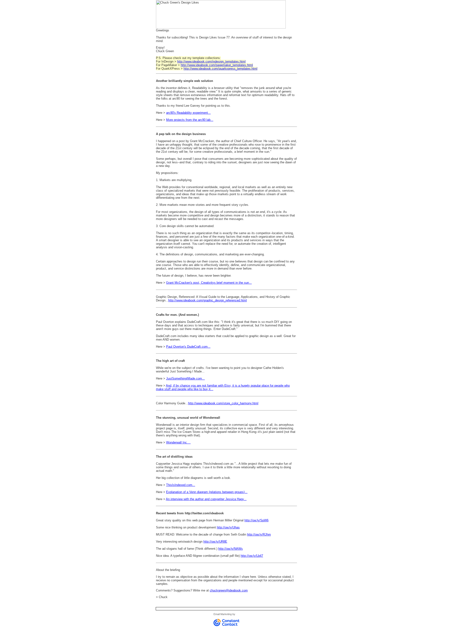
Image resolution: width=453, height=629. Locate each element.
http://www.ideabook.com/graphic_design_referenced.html (207, 300)
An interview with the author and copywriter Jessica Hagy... (206, 499)
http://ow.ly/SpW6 (256, 520)
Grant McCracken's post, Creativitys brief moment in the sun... (209, 282)
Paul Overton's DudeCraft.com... (188, 346)
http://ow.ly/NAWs (230, 548)
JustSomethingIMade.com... (185, 378)
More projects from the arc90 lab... (189, 120)
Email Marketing (223, 614)
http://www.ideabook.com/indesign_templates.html (211, 61)
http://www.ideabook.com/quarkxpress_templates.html (220, 68)
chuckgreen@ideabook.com (229, 590)
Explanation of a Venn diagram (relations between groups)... (206, 492)
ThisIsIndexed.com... (180, 485)
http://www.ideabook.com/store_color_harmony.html (223, 403)
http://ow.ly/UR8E (215, 541)
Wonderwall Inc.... (178, 442)
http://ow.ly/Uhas (228, 527)
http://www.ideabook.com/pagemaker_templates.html (217, 65)
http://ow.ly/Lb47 (252, 555)
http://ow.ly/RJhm (259, 534)
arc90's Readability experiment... (188, 112)
